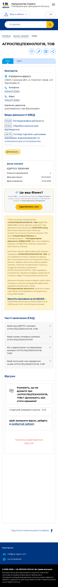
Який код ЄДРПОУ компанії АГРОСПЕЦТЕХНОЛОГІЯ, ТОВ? (22, 327)
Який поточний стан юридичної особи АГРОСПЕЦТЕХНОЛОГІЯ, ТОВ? (26, 362)
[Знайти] (50, 24)
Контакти (7, 548)
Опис (8, 61)
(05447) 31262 (12, 91)
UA (50, 14)
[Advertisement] (29, 487)
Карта (19, 61)
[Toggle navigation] (53, 4)
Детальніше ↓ (12, 152)
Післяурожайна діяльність (24, 121)
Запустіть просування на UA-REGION (25, 299)
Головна (6, 36)
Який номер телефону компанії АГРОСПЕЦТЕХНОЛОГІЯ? (23, 338)
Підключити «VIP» (29, 207)
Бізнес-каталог (21, 36)
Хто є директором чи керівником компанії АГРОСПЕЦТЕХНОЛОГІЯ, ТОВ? (24, 350)
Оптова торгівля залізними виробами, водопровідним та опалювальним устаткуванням (25, 137)
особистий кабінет (22, 424)
